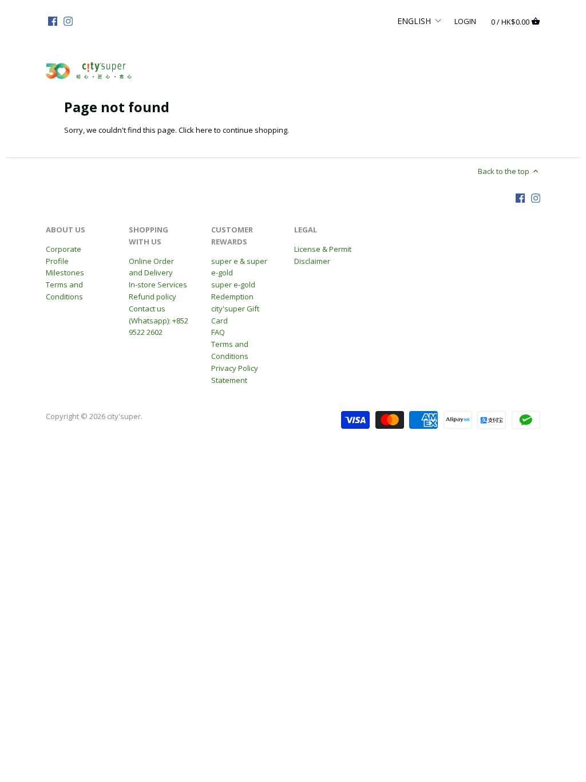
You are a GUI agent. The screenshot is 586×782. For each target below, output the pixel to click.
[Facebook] (52, 20)
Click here (195, 130)
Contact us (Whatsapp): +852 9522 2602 (158, 320)
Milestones (65, 272)
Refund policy (152, 296)
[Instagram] (68, 20)
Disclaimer (312, 261)
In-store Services (158, 284)
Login (465, 20)
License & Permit (322, 249)
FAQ (218, 332)
